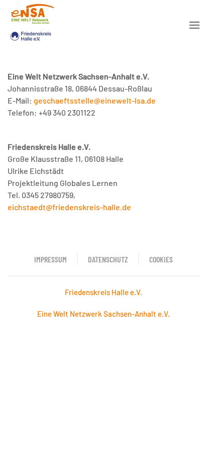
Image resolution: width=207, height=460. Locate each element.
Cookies (161, 259)
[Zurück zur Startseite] (32, 25)
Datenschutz (108, 259)
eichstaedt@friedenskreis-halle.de (69, 207)
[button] (194, 25)
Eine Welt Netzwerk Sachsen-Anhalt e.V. (103, 313)
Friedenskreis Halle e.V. (103, 292)
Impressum (50, 259)
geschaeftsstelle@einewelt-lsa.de (95, 100)
